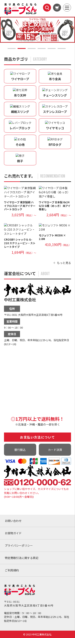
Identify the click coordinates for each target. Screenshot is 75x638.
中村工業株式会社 (20, 299)
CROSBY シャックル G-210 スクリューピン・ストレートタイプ (19, 243)
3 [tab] (32, 48)
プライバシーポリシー (19, 545)
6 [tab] (62, 48)
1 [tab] (12, 48)
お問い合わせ (13, 521)
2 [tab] (22, 48)
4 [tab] (42, 48)
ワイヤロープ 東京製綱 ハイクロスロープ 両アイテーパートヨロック (19, 205)
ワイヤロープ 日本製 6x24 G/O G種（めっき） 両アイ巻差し (54, 205)
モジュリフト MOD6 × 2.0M (52, 237)
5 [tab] (52, 48)
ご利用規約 (12, 570)
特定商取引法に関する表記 (21, 558)
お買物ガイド (13, 533)
